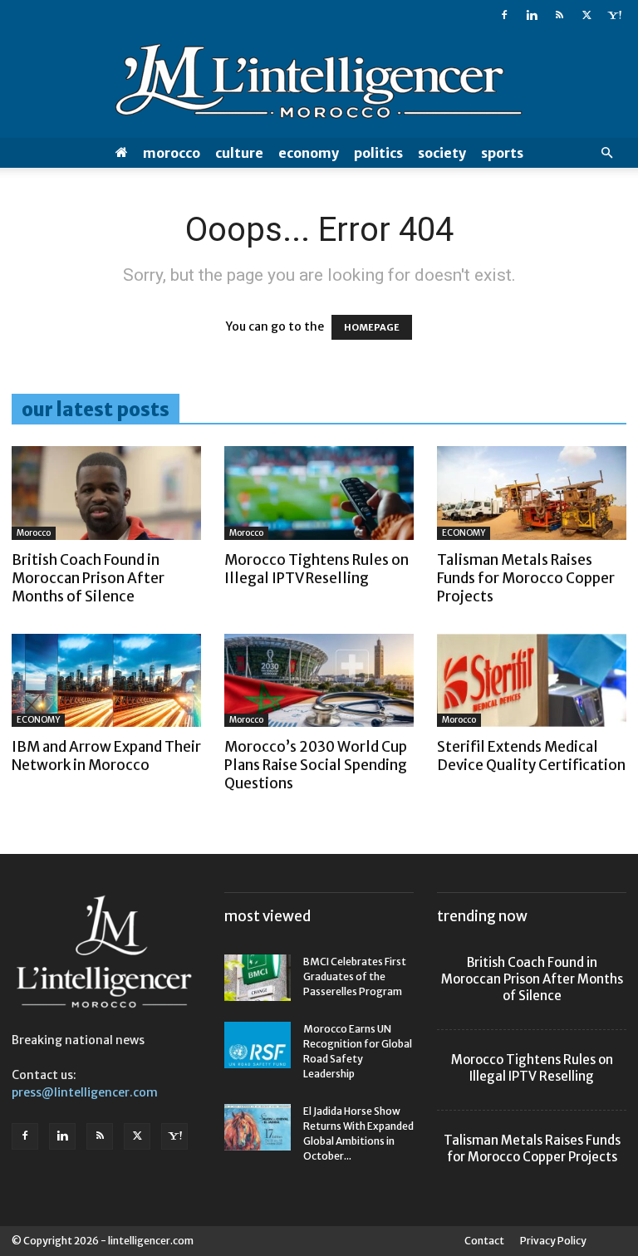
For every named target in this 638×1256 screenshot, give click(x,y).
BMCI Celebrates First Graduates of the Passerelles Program (354, 976)
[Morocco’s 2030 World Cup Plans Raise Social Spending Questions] (319, 681)
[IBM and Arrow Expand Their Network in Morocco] (106, 681)
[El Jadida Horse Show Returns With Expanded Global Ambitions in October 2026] (257, 1127)
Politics (378, 153)
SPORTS (502, 153)
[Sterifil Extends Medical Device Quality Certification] (531, 681)
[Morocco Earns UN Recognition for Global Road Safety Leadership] (257, 1045)
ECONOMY (308, 153)
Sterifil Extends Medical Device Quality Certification (531, 756)
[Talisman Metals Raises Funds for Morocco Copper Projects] (531, 493)
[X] (586, 15)
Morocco (171, 153)
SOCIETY (442, 153)
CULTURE (239, 153)
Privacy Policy (553, 1240)
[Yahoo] (613, 15)
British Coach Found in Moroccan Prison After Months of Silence (88, 578)
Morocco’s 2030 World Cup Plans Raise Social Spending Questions (315, 765)
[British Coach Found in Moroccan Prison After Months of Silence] (106, 493)
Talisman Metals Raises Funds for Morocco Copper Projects (526, 578)
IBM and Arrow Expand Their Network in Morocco (106, 756)
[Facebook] (504, 15)
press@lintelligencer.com (85, 1092)
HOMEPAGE (372, 327)
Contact (484, 1240)
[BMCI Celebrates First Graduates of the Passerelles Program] (257, 977)
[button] (606, 153)
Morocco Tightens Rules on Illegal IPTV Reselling (316, 569)
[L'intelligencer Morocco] (319, 85)
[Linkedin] (531, 15)
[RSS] (559, 15)
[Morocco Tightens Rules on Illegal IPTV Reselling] (319, 493)
